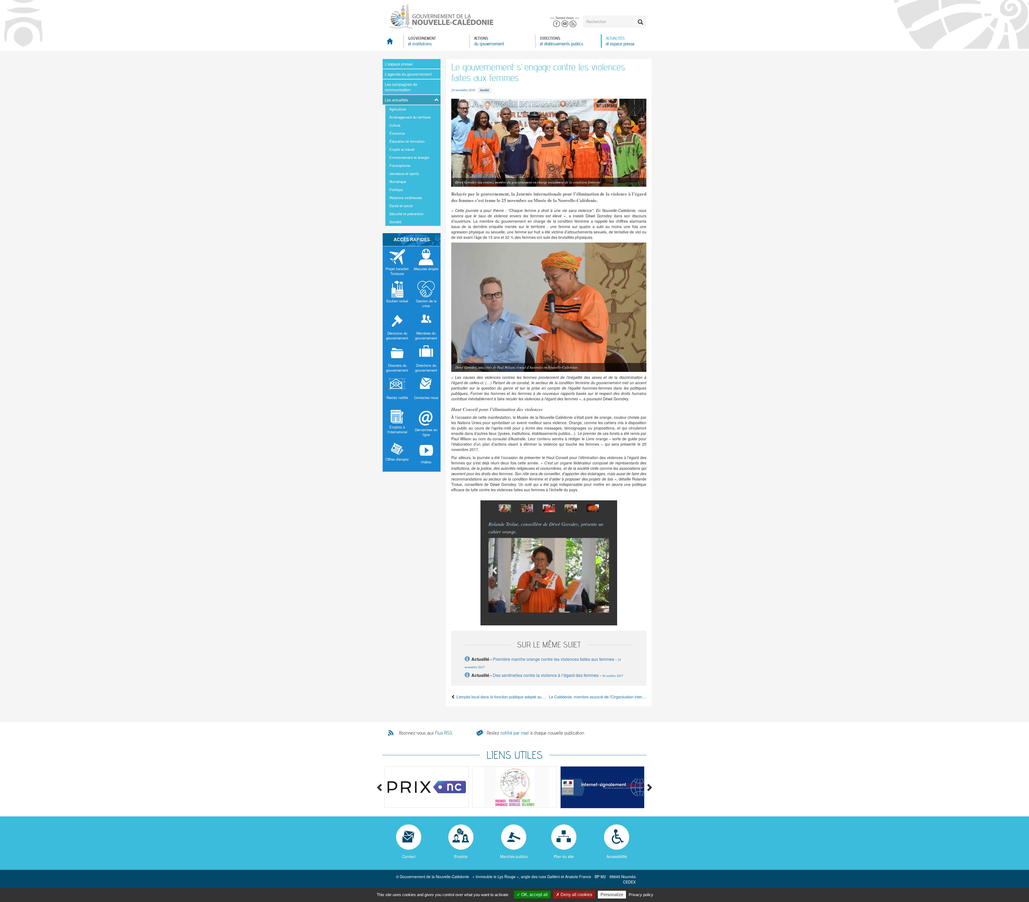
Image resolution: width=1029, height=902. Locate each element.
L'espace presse (399, 64)
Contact (408, 856)
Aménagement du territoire (409, 117)
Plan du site (564, 856)
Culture (394, 125)
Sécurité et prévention (406, 213)
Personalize (612, 894)
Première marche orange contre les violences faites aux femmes (553, 659)
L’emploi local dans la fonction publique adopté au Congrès (502, 696)
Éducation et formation (406, 141)
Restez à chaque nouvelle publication (535, 733)
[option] (505, 508)
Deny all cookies (576, 894)
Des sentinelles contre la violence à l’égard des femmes (546, 675)
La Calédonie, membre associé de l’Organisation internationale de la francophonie (597, 696)
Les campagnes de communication (401, 87)
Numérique (397, 181)
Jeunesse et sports (404, 173)
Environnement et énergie (409, 157)
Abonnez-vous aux (425, 733)
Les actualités (396, 99)
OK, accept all (534, 894)
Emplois (461, 856)
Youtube (564, 24)
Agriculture (397, 109)
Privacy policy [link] (641, 894)
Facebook (556, 24)
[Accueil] (441, 15)
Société (395, 221)
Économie (397, 133)
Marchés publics (514, 856)
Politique (396, 189)
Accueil (393, 43)
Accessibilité (616, 856)
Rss (573, 24)
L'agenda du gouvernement (408, 74)
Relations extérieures (405, 197)
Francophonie (399, 165)
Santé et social (401, 205)
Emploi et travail (402, 149)
